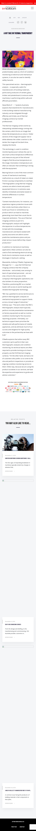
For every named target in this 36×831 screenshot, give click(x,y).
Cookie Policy (22, 827)
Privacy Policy (14, 827)
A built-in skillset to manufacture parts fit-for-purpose (18, 790)
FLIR (13, 105)
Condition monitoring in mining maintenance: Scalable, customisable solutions (18, 458)
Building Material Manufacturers (18, 28)
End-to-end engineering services (13, 624)
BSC (13, 265)
